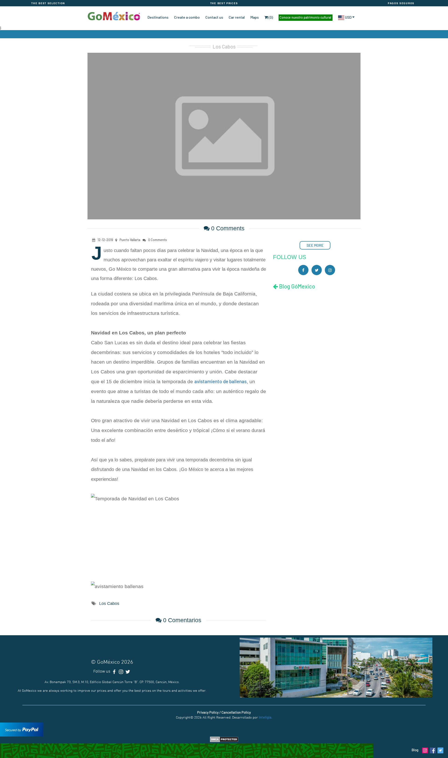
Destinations (157, 17)
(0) (270, 17)
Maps (254, 17)
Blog (415, 750)
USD (348, 17)
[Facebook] (303, 270)
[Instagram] (330, 270)
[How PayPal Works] (21, 729)
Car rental (237, 17)
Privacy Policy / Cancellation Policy (224, 712)
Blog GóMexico (296, 286)
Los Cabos (224, 46)
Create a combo (187, 17)
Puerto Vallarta (129, 240)
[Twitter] (317, 270)
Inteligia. (265, 717)
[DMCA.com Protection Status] (224, 739)
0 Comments (227, 228)
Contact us (214, 17)
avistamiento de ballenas (220, 381)
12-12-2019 (105, 240)
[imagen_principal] (224, 135)
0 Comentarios (181, 620)
